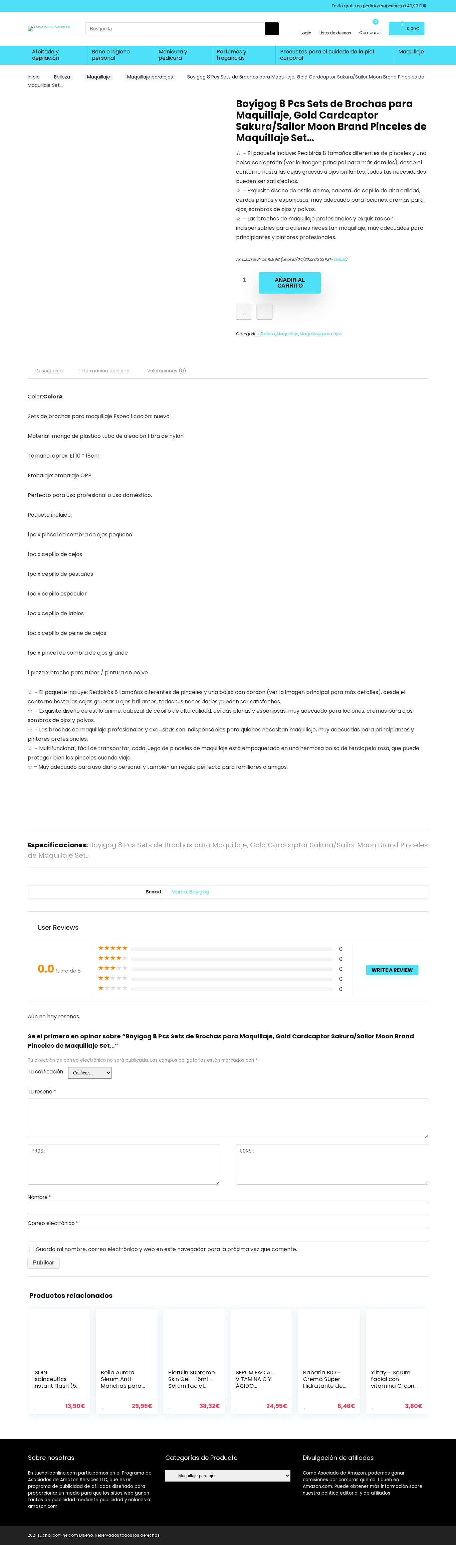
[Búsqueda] (272, 28)
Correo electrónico (53, 1223)
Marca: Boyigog (190, 891)
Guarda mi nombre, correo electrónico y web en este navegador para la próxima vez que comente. (166, 1249)
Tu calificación (45, 1071)
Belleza (62, 76)
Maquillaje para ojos (150, 76)
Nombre (39, 1197)
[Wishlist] (335, 25)
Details (340, 259)
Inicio (34, 76)
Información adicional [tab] (105, 370)
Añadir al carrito (290, 283)
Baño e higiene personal (111, 55)
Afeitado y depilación (45, 55)
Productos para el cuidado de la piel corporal (327, 55)
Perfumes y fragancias (231, 55)
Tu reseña (42, 1091)
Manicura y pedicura (173, 55)
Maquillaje (411, 51)
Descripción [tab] (49, 370)
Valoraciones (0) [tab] (166, 370)
